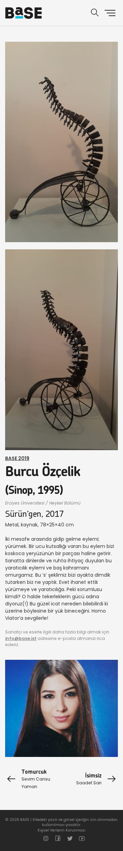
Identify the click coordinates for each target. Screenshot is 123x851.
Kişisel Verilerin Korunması (61, 830)
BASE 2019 (17, 458)
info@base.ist (21, 638)
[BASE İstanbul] (23, 13)
